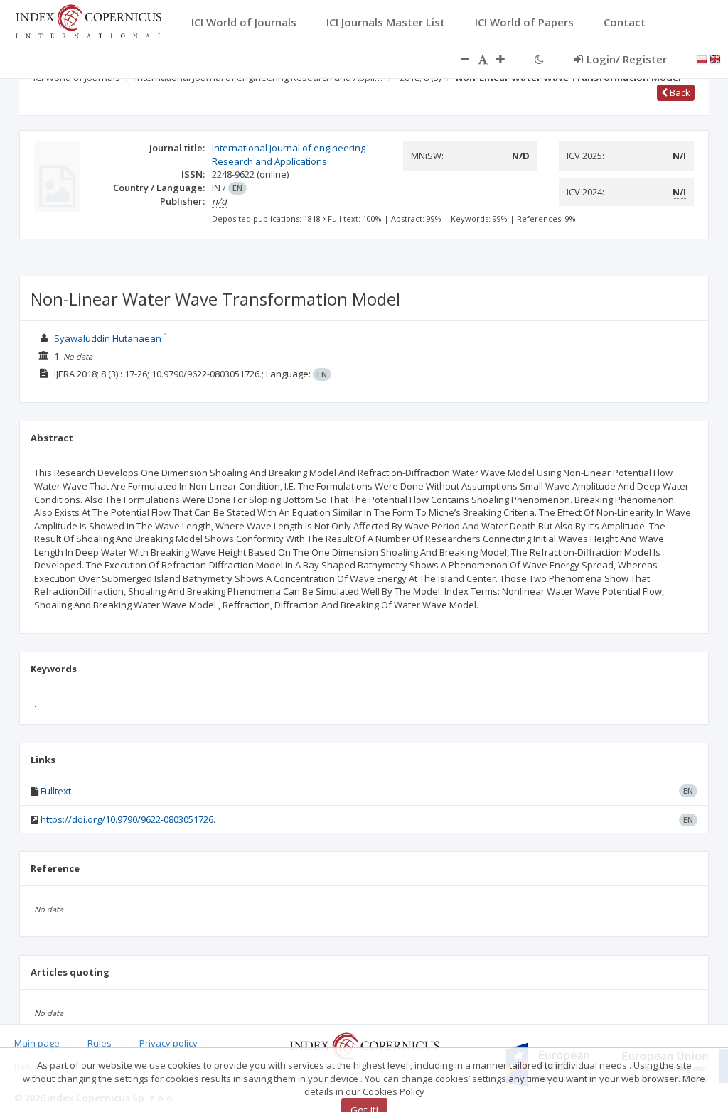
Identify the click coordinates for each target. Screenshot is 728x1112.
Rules (99, 1043)
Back (679, 92)
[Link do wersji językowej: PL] (701, 58)
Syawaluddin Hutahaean (107, 338)
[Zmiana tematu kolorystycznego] (539, 59)
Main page (37, 1043)
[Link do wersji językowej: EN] (715, 58)
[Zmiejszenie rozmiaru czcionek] (458, 59)
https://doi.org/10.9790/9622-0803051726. (128, 819)
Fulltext (56, 790)
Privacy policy (168, 1043)
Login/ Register (627, 59)
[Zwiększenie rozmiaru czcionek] (508, 59)
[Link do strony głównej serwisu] (88, 20)
